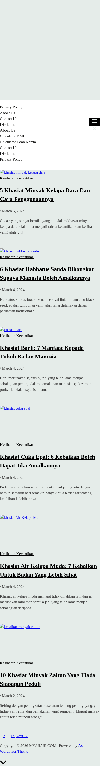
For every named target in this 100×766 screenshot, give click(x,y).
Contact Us (8, 119)
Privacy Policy (11, 107)
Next (22, 736)
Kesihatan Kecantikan (17, 178)
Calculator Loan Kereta (18, 142)
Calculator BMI (12, 136)
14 (13, 736)
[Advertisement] (50, 50)
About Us (7, 113)
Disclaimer (8, 124)
